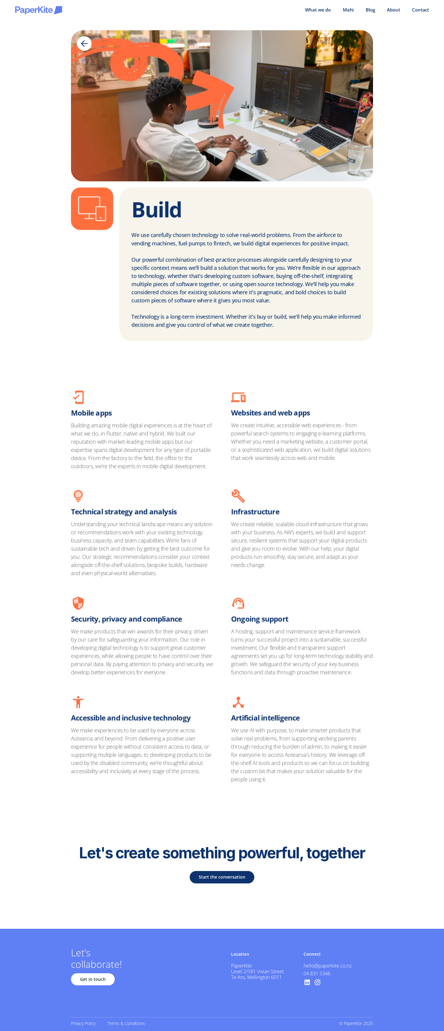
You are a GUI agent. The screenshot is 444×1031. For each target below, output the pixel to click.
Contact (420, 10)
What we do (318, 10)
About (393, 10)
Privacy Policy (83, 1023)
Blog (370, 10)
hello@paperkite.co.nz (328, 965)
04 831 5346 (317, 973)
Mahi (348, 10)
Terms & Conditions (126, 1023)
